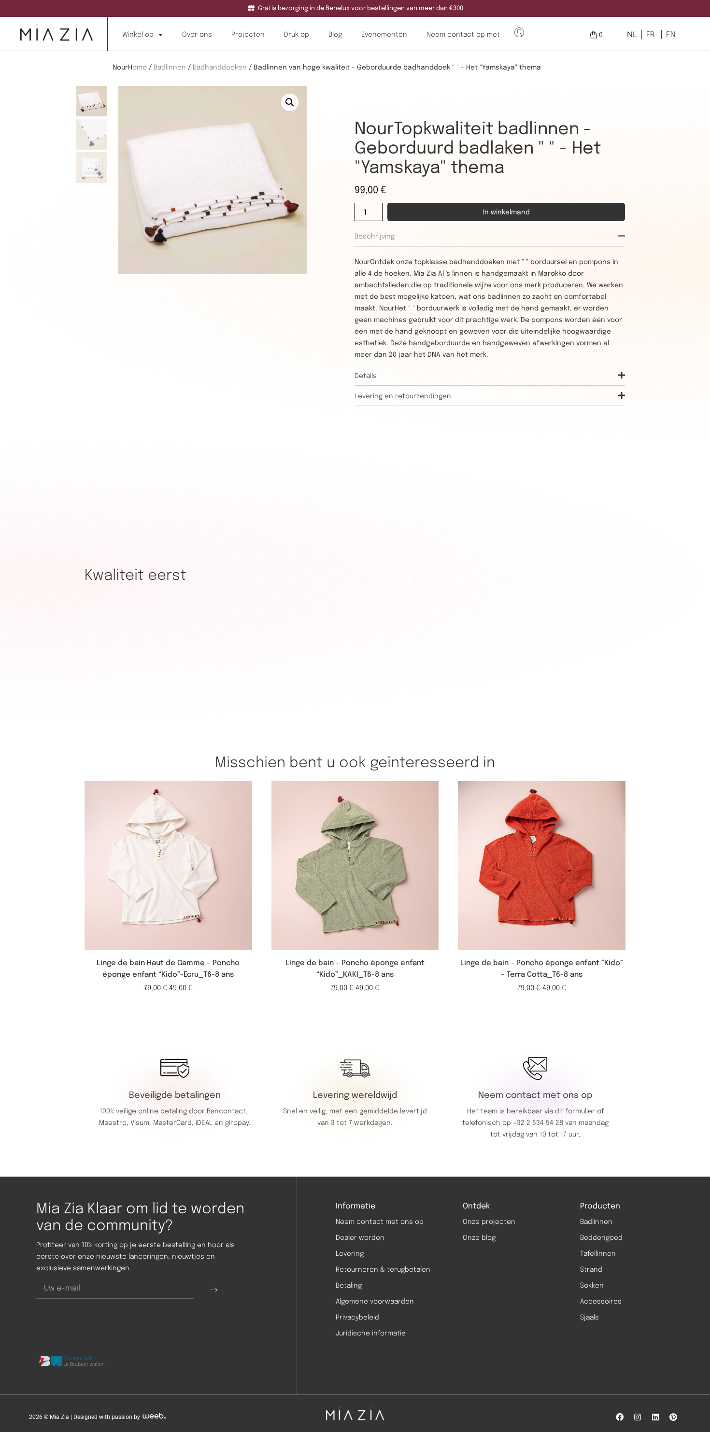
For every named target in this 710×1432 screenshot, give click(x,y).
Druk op (296, 34)
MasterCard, (173, 1123)
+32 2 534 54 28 (538, 1123)
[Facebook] (619, 1417)
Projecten (248, 34)
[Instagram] (637, 1417)
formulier (580, 1111)
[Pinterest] (673, 1417)
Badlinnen (170, 67)
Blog (335, 34)
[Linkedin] (655, 1417)
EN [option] (670, 35)
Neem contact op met (463, 34)
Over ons (197, 34)
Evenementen (384, 34)
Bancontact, (228, 1111)
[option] (649, 34)
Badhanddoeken (220, 67)
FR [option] (650, 35)
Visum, (141, 1123)
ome (139, 67)
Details (366, 376)
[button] (289, 102)
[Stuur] (214, 1289)
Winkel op (138, 34)
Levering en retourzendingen (403, 396)
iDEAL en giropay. (223, 1123)
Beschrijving (375, 236)
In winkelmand (506, 212)
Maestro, (114, 1123)
